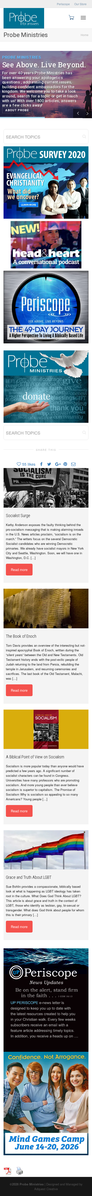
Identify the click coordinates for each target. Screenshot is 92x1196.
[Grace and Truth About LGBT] (46, 850)
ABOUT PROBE (17, 110)
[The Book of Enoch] (46, 608)
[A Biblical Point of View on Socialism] (46, 729)
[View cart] (71, 17)
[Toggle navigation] (83, 18)
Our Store (80, 4)
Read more (19, 569)
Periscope (63, 4)
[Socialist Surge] (46, 487)
